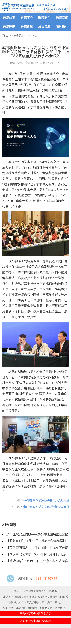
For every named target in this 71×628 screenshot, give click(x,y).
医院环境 (9, 26)
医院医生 (44, 17)
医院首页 (9, 17)
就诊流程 (44, 26)
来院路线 (27, 26)
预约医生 (62, 26)
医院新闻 (62, 17)
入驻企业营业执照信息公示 (35, 620)
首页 (5, 35)
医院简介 (27, 17)
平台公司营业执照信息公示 (35, 613)
